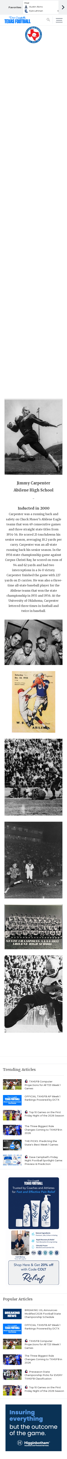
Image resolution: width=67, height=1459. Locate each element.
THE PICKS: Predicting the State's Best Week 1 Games (41, 1143)
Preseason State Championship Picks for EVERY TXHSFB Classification (44, 1375)
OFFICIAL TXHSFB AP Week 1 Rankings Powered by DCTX (42, 1098)
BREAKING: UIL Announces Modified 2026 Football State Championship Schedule (43, 1313)
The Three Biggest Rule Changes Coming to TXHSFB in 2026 (43, 1130)
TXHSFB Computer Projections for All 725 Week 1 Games (42, 1085)
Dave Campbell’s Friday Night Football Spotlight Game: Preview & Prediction (44, 1160)
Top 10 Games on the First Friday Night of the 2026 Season (44, 1114)
